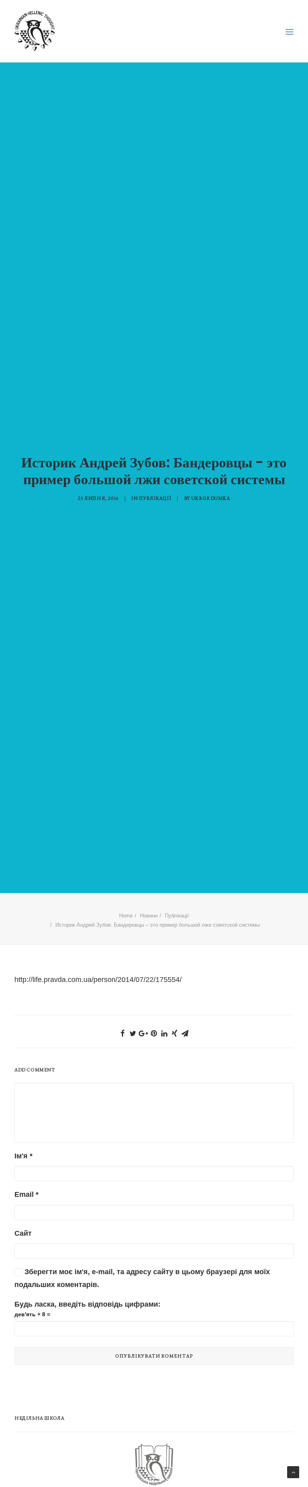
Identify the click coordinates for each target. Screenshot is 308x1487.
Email (26, 1194)
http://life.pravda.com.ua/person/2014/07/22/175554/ (98, 980)
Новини (149, 916)
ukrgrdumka (210, 498)
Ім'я (23, 1156)
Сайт (23, 1233)
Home (126, 916)
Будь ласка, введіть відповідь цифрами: (87, 1304)
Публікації (155, 498)
